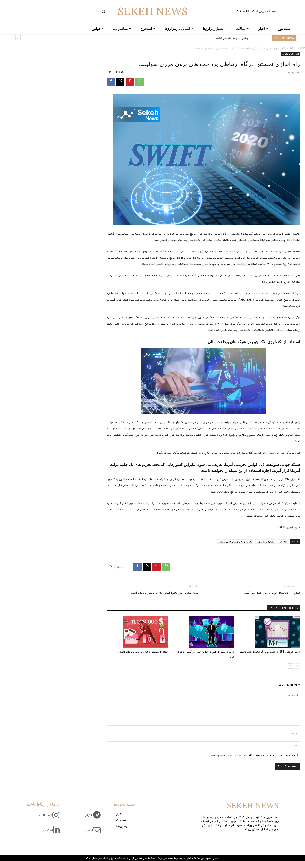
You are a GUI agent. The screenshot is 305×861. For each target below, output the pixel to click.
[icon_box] (94, 818)
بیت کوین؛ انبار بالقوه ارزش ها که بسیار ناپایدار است (164, 592)
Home (301, 48)
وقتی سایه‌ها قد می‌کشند (231, 38)
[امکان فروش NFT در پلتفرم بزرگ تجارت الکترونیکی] (269, 632)
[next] (11, 37)
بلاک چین (278, 435)
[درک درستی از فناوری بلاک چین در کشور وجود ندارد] (203, 632)
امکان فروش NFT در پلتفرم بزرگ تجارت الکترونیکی (269, 651)
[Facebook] (111, 82)
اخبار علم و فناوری (276, 48)
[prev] (18, 37)
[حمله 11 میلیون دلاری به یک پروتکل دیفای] (137, 632)
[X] (120, 82)
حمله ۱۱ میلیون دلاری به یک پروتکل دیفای (143, 651)
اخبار (291, 48)
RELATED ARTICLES (284, 608)
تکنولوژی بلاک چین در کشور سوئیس (235, 541)
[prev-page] (297, 666)
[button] (103, 11)
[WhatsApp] (139, 82)
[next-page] (290, 666)
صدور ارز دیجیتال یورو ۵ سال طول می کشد (272, 592)
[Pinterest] (130, 82)
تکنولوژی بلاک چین (265, 541)
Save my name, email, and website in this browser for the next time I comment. (252, 755)
